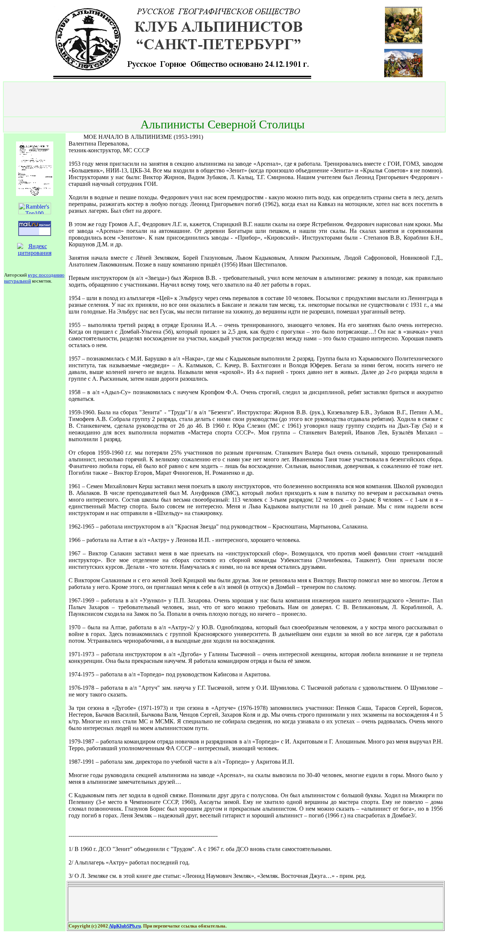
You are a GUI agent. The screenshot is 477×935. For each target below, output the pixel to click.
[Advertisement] (224, 99)
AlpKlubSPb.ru (125, 926)
